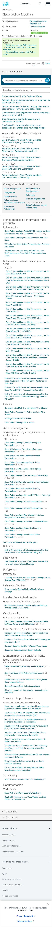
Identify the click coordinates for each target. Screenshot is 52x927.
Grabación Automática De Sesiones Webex (22, 96)
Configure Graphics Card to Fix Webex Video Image (26, 646)
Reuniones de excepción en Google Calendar (23, 650)
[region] (26, 914)
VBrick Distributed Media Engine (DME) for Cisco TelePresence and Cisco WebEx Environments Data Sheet (25, 253)
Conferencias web (37, 27)
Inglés (47, 63)
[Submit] (47, 80)
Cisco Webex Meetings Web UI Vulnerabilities (23, 502)
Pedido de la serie (39, 33)
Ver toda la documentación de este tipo (19, 542)
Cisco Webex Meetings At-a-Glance (19, 423)
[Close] (48, 904)
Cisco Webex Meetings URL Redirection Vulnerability (26, 475)
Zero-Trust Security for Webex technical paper (24, 673)
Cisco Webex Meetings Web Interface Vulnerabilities (26, 522)
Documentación (10, 196)
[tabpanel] (26, 112)
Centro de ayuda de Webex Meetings (21, 45)
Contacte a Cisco (33, 63)
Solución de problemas (35, 199)
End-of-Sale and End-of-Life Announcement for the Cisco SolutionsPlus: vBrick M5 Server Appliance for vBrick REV (26, 380)
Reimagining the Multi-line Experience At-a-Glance (26, 408)
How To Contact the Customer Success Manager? (25, 779)
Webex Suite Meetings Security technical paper (24, 666)
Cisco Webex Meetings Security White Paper (23, 793)
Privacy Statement (25, 916)
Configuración (9, 193)
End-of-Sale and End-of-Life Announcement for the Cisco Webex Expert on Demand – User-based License (27, 296)
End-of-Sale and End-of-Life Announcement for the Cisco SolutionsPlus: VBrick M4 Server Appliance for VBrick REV (26, 396)
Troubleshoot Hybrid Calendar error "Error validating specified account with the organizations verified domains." (26, 748)
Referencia (30, 195)
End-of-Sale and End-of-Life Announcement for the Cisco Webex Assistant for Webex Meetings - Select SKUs (27, 280)
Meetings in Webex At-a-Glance (18, 419)
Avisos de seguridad (12, 189)
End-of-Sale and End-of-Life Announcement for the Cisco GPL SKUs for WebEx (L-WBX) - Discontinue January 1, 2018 (27, 357)
